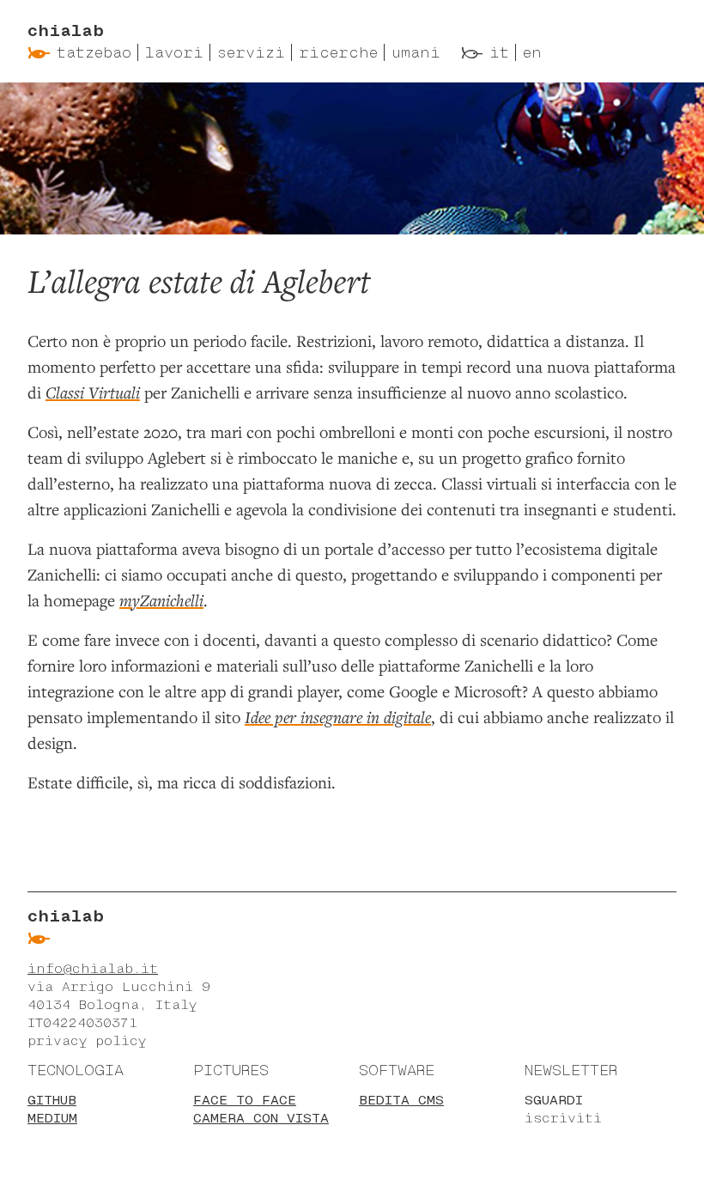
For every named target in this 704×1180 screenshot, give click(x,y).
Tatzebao (94, 52)
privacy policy (86, 1040)
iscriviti (563, 1117)
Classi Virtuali (93, 392)
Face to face (244, 1099)
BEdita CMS (401, 1099)
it (499, 52)
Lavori (174, 52)
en (532, 52)
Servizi (251, 52)
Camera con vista (261, 1117)
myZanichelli (161, 600)
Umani (415, 52)
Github (51, 1099)
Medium (52, 1117)
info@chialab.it (92, 968)
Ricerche (338, 52)
